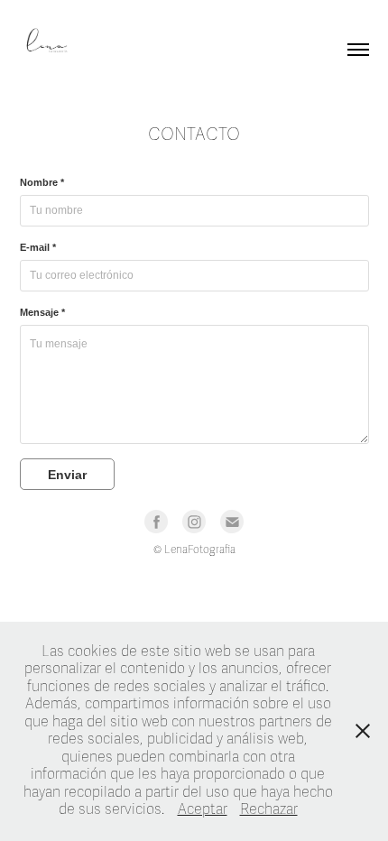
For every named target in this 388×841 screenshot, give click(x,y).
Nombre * (42, 182)
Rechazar (269, 809)
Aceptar (202, 809)
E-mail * (38, 247)
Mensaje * (42, 312)
